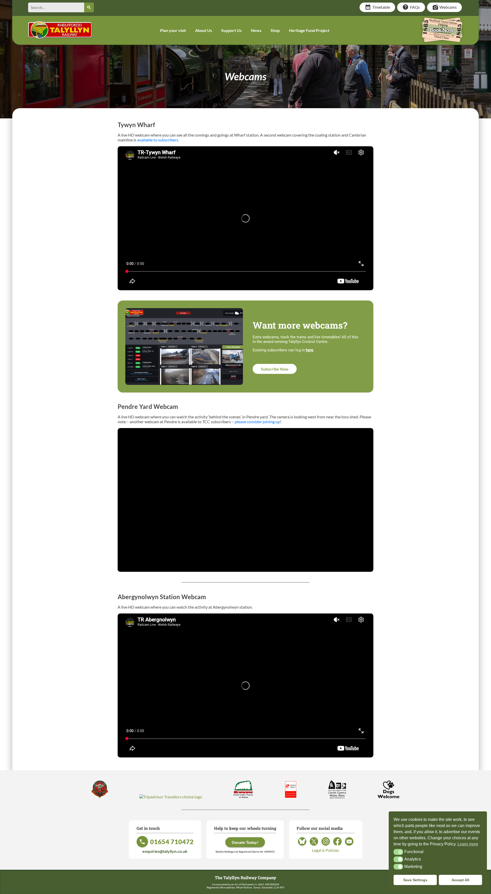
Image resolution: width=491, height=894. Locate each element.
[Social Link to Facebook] (337, 845)
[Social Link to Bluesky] (302, 845)
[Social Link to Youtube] (349, 845)
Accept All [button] (460, 880)
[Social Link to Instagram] (325, 845)
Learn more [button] (467, 844)
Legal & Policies (325, 850)
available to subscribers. (158, 139)
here (309, 350)
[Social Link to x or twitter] (313, 845)
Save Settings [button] (415, 880)
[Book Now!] (442, 38)
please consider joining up (257, 421)
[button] (398, 852)
